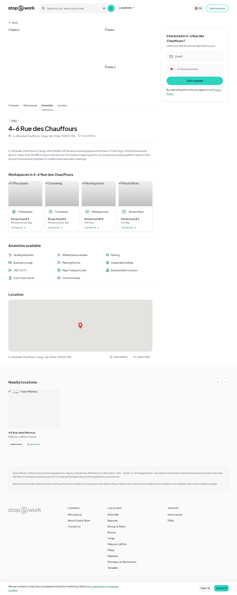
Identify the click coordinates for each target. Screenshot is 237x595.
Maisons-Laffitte (117, 544)
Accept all (221, 588)
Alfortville (113, 514)
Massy (111, 550)
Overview (13, 105)
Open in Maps (143, 357)
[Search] (111, 8)
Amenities (47, 105)
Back (15, 22)
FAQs (171, 520)
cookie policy (98, 586)
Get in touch (217, 8)
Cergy (111, 538)
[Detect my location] (104, 8)
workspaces (30, 105)
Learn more (16, 444)
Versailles (113, 567)
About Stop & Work (79, 520)
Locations (125, 7)
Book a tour (33, 444)
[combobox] (73, 8)
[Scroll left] (218, 382)
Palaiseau (113, 555)
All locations (75, 514)
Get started (195, 81)
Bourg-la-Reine (116, 526)
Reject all (205, 588)
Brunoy (112, 532)
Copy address (88, 136)
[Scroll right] (225, 382)
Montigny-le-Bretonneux (122, 561)
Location (62, 105)
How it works (175, 514)
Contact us (74, 526)
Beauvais (113, 520)
